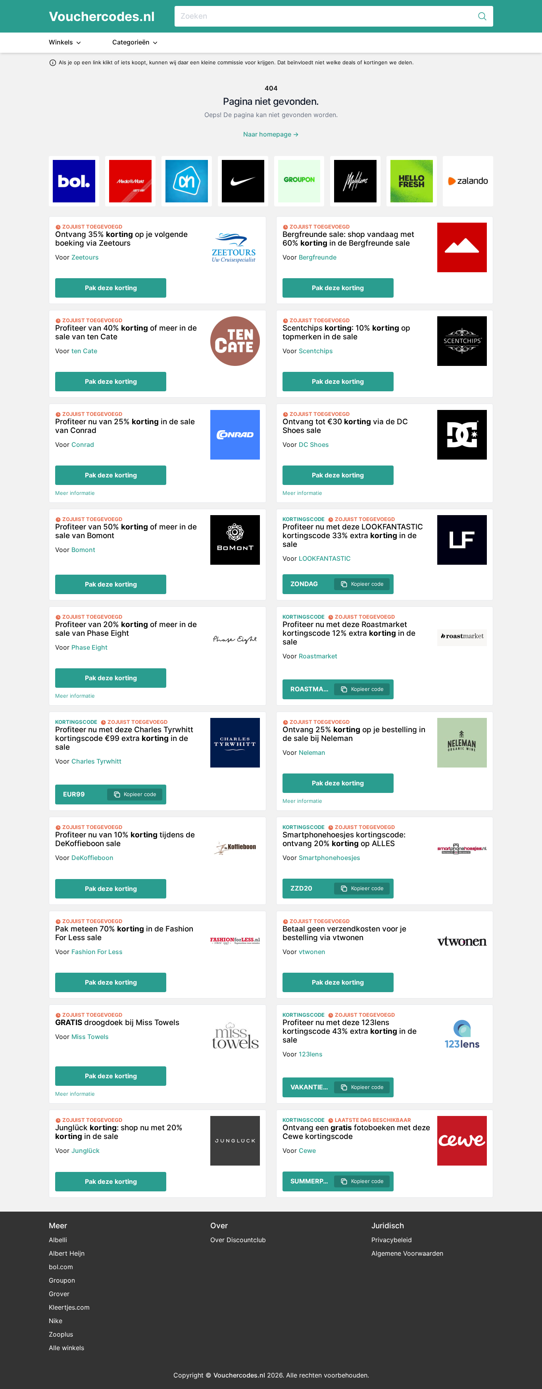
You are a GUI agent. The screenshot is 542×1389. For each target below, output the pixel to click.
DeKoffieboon (92, 858)
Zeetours (85, 257)
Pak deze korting (111, 288)
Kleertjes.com (69, 1307)
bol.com (61, 1267)
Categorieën (131, 42)
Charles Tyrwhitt (96, 761)
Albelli (58, 1240)
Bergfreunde (317, 257)
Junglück (85, 1150)
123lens (311, 1054)
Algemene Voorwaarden (407, 1253)
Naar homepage (271, 134)
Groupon (62, 1280)
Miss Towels (90, 1037)
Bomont (83, 550)
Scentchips (316, 351)
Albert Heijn (67, 1253)
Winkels (62, 42)
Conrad (82, 444)
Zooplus (61, 1334)
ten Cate (84, 351)
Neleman (312, 752)
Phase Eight (89, 647)
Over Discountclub (238, 1240)
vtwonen (312, 952)
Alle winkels (66, 1348)
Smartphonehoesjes (329, 858)
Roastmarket (318, 656)
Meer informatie (75, 493)
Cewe (307, 1150)
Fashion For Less (97, 952)
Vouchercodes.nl (102, 16)
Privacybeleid (391, 1240)
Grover (59, 1294)
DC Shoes (314, 444)
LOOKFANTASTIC (325, 558)
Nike (55, 1321)
